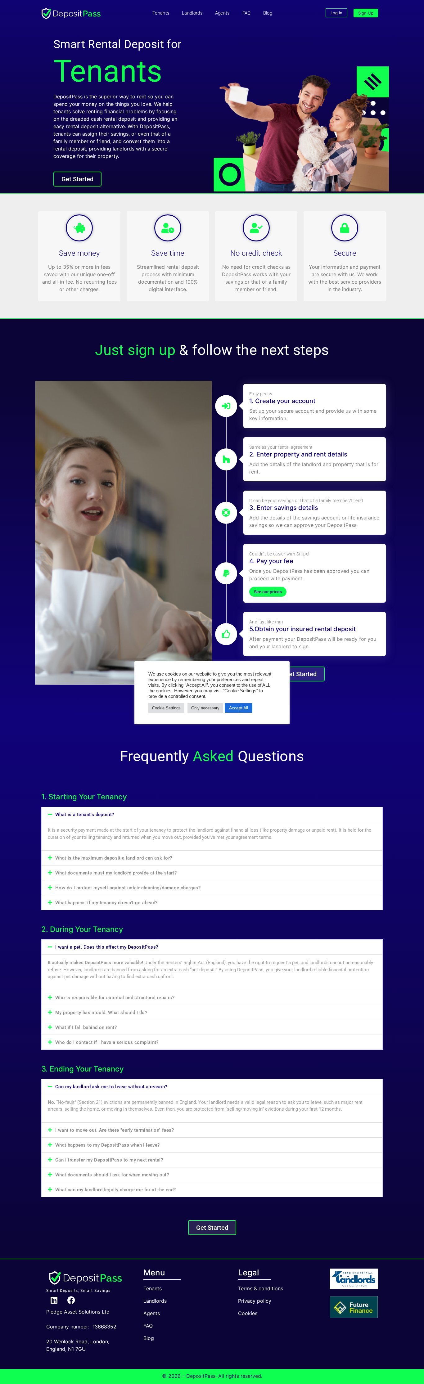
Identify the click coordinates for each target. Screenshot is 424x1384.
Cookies (247, 1313)
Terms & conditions (260, 1288)
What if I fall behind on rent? (86, 1027)
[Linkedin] (54, 1300)
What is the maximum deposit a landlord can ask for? (113, 858)
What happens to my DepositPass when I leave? (107, 1145)
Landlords (192, 13)
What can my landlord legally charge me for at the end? (115, 1190)
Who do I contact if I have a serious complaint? (107, 1042)
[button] (212, 814)
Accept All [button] (238, 707)
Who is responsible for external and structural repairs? (114, 997)
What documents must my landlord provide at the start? (116, 873)
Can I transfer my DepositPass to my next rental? (109, 1160)
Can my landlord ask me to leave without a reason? (111, 1087)
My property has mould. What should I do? (101, 1012)
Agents (222, 13)
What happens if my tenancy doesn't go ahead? (106, 902)
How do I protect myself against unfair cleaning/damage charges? (128, 888)
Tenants (160, 13)
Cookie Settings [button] (166, 708)
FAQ (246, 13)
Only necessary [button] (205, 708)
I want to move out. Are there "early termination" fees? (114, 1130)
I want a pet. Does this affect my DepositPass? (106, 947)
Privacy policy (254, 1301)
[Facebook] (71, 1300)
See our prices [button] (268, 591)
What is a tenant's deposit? (84, 814)
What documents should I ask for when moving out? (112, 1175)
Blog (267, 13)
